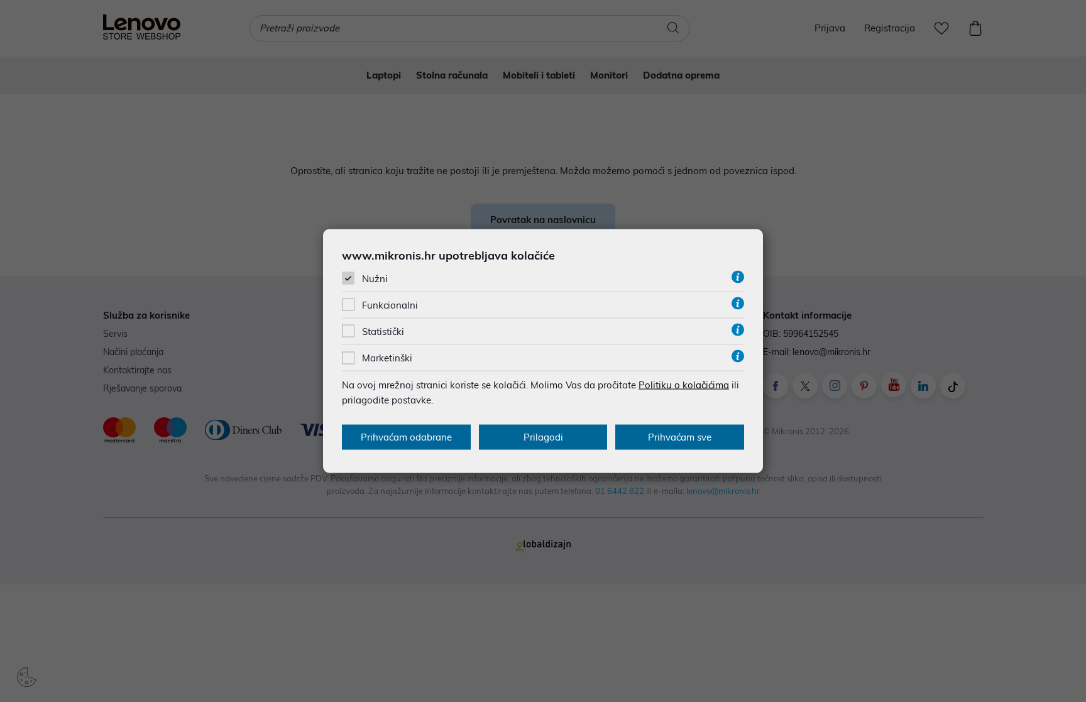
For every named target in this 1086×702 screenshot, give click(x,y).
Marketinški (387, 358)
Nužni (375, 278)
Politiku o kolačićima (684, 385)
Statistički (383, 331)
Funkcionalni (390, 305)
